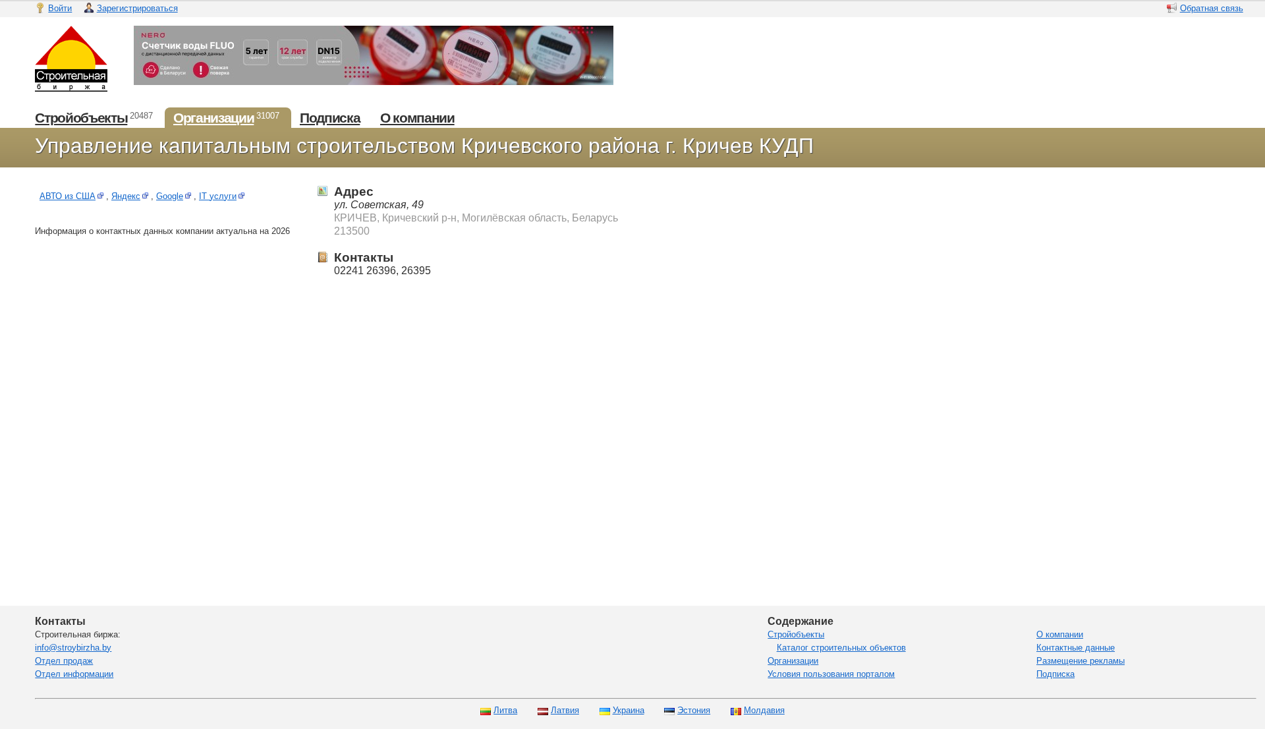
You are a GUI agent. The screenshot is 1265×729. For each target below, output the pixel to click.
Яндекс (125, 196)
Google (169, 196)
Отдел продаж (64, 661)
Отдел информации (74, 674)
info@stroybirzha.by (73, 648)
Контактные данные (1075, 648)
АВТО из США (68, 196)
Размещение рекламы (1080, 661)
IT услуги (218, 196)
